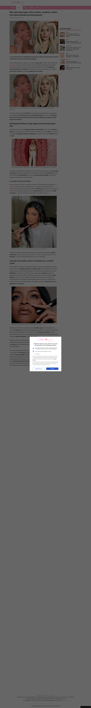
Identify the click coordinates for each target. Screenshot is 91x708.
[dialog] (45, 354)
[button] (45, 354)
